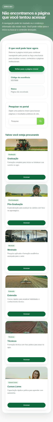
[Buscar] (40, 121)
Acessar (26, 177)
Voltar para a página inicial (26, 69)
